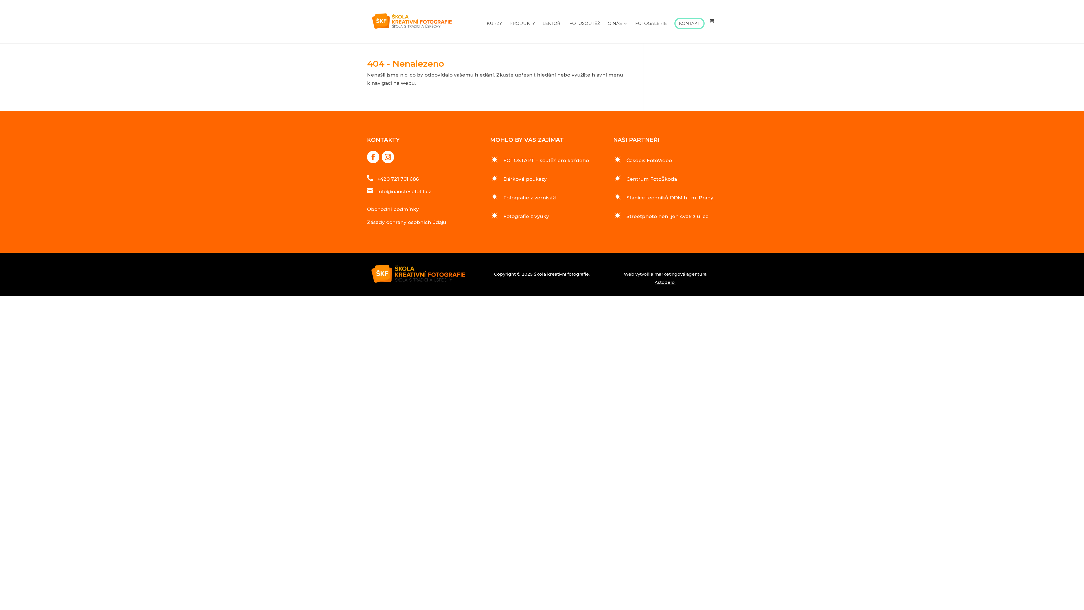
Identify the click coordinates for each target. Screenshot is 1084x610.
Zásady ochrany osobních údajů (406, 222)
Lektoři (552, 23)
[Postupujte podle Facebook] (373, 157)
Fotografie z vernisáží (529, 198)
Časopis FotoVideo (649, 160)
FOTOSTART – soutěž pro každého (546, 160)
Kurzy (494, 23)
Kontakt (689, 23)
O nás (615, 23)
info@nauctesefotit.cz (404, 191)
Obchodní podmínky (393, 209)
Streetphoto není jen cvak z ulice (667, 216)
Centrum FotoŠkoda (651, 179)
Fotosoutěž (584, 23)
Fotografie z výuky (526, 216)
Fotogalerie (651, 23)
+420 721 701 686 (398, 179)
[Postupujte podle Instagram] (388, 157)
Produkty (522, 23)
